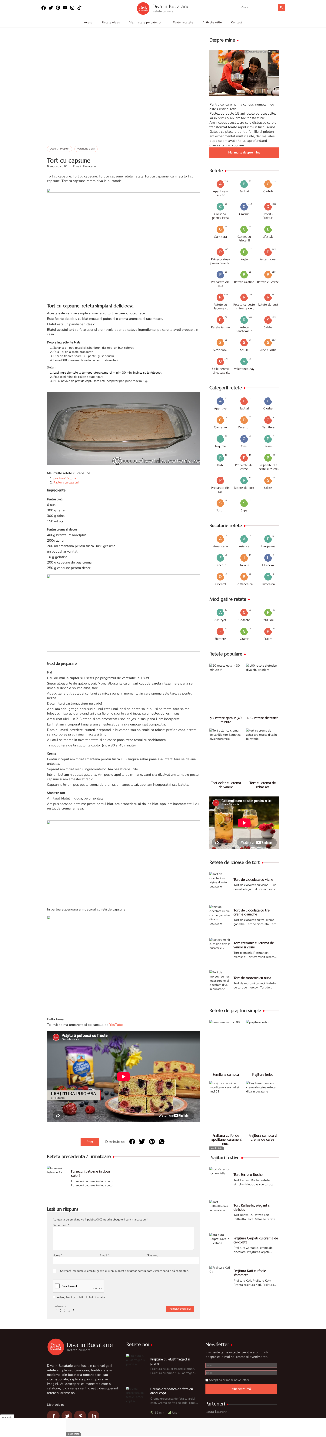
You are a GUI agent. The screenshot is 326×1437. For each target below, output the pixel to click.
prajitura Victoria (64, 478)
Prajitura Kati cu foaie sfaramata (250, 1273)
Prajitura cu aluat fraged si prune (170, 1361)
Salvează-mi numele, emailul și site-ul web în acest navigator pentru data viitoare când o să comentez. (124, 1271)
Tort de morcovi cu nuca (252, 978)
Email (104, 1255)
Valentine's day (86, 148)
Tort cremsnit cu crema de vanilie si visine (254, 945)
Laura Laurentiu (217, 1411)
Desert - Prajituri (59, 148)
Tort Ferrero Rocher (249, 1174)
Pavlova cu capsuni (66, 482)
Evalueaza (59, 1306)
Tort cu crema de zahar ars (262, 785)
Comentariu (61, 1225)
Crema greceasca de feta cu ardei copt (171, 1391)
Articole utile (212, 22)
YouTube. (116, 1024)
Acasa (88, 22)
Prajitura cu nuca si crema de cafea (263, 1137)
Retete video (111, 22)
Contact (236, 22)
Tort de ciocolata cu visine (253, 879)
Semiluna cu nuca (226, 1074)
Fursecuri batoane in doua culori (90, 1173)
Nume (57, 1255)
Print (90, 1142)
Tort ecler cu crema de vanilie (226, 785)
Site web (152, 1255)
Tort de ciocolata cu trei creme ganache (252, 912)
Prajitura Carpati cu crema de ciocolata (256, 1240)
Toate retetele (183, 22)
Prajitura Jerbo (262, 1074)
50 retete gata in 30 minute (226, 720)
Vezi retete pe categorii (146, 22)
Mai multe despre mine (244, 152)
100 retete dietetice (262, 718)
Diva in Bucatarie (170, 6)
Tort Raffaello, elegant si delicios (252, 1207)
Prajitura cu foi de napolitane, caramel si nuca (226, 1139)
